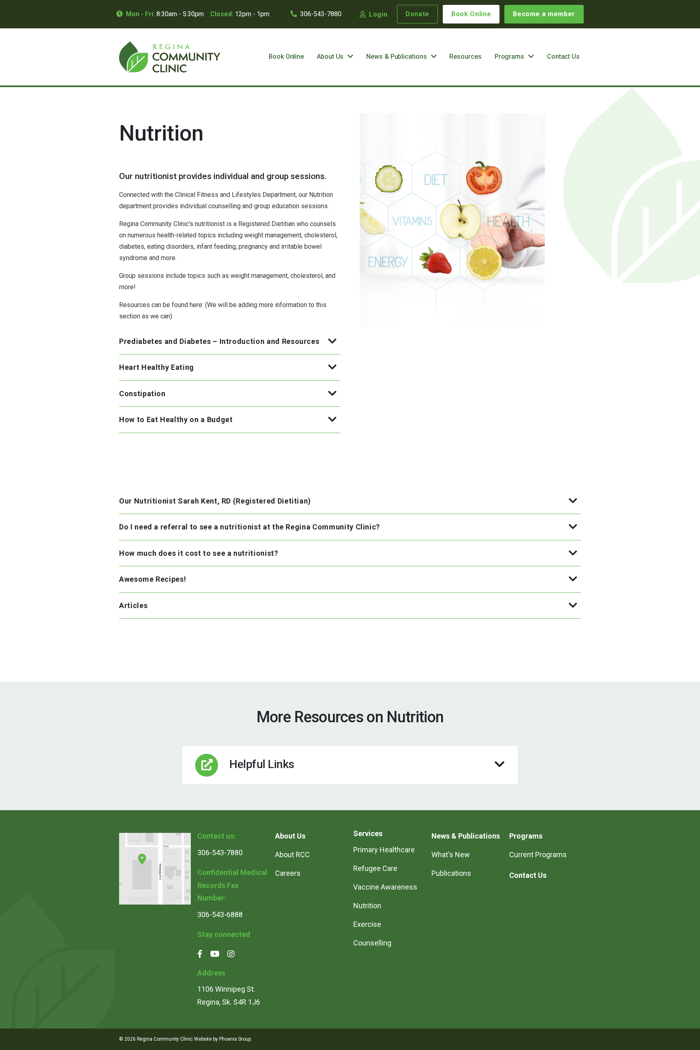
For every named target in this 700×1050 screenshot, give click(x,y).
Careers (288, 873)
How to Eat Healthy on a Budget (176, 419)
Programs (509, 56)
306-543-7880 (320, 14)
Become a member (544, 14)
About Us (330, 56)
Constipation (142, 393)
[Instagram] (231, 954)
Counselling (372, 943)
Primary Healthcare (384, 849)
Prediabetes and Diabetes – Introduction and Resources (219, 341)
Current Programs (538, 854)
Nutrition (367, 905)
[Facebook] (200, 954)
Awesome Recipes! (152, 579)
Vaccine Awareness (385, 887)
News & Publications (396, 56)
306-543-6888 (220, 914)
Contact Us (563, 56)
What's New (450, 854)
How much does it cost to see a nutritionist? (198, 553)
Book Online (471, 14)
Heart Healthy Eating (156, 367)
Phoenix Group (235, 1039)
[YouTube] (215, 954)
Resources (465, 56)
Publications (451, 873)
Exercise (367, 924)
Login (378, 14)
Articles (133, 605)
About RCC (292, 854)
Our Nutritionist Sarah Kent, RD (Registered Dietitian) (215, 501)
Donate (417, 14)
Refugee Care (376, 868)
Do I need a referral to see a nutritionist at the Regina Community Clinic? (249, 527)
